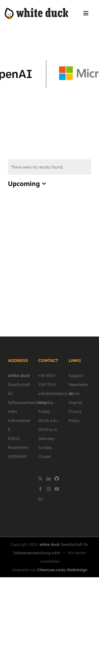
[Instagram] (48, 489)
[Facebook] (40, 489)
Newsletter (78, 384)
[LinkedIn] (48, 478)
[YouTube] (57, 489)
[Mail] (40, 499)
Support (76, 375)
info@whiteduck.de (55, 393)
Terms (74, 393)
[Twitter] (40, 478)
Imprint (75, 402)
